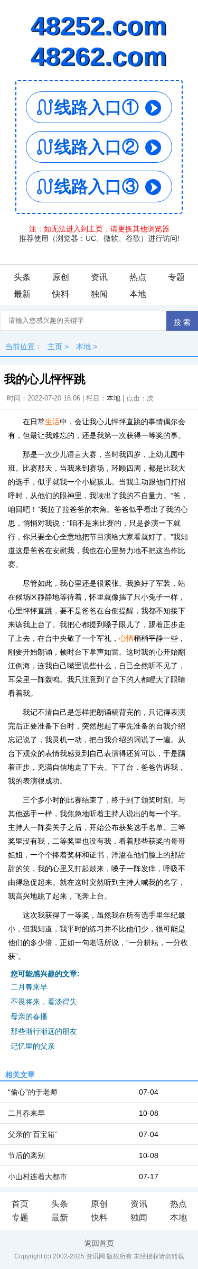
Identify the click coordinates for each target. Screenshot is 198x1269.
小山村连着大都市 (37, 1176)
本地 (137, 294)
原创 (60, 277)
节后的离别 (26, 1155)
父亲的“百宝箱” (33, 1134)
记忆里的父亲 (33, 1046)
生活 (52, 421)
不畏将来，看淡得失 (44, 1001)
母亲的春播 (29, 1016)
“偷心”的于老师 (33, 1092)
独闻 (99, 294)
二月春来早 (29, 987)
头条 (22, 277)
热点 (137, 277)
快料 (60, 294)
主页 (55, 346)
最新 (22, 294)
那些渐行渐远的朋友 (44, 1031)
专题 (176, 277)
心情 (126, 638)
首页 (20, 1203)
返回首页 (99, 1243)
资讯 (99, 277)
